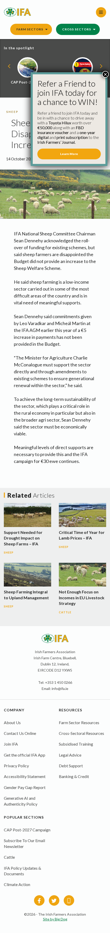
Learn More (69, 154)
